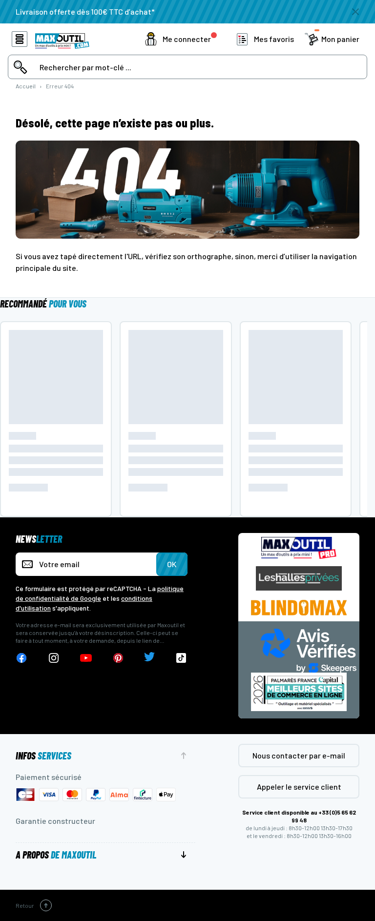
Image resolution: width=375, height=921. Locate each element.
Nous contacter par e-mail (298, 755)
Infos (43, 755)
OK (172, 564)
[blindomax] (299, 607)
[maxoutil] (298, 548)
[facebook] (21, 658)
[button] (181, 39)
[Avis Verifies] (308, 649)
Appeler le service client (299, 786)
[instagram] (54, 658)
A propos (56, 854)
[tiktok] (181, 658)
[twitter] (149, 658)
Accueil (26, 85)
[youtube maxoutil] (86, 658)
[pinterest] (118, 658)
